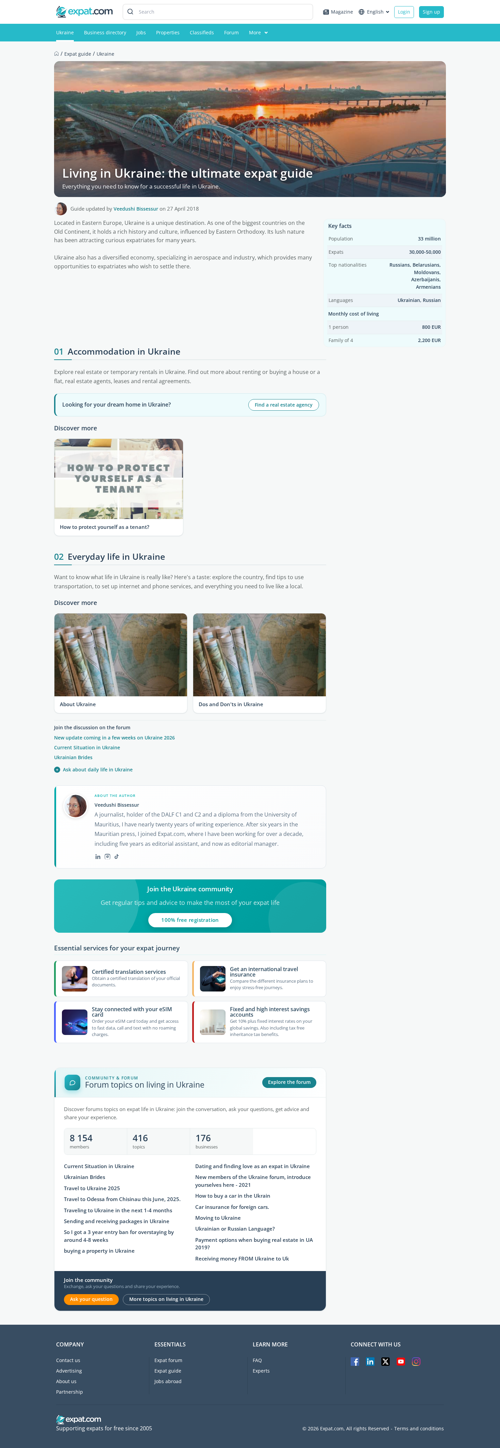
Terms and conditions (419, 1428)
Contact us (68, 1360)
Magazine (342, 11)
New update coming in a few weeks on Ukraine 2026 (114, 737)
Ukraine (65, 32)
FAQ (257, 1360)
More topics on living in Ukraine (166, 1299)
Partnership (69, 1392)
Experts (261, 1370)
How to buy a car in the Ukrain (232, 1196)
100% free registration (190, 919)
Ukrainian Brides (73, 757)
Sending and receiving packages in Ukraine (116, 1221)
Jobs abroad (168, 1381)
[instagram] (107, 856)
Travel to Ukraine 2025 (92, 1188)
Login (404, 11)
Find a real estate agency (284, 404)
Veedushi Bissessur (136, 208)
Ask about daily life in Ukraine (94, 769)
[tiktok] (116, 856)
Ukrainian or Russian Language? (235, 1229)
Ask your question (91, 1299)
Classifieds (202, 32)
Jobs (141, 32)
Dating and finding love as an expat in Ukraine (252, 1166)
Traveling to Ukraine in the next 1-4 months (118, 1210)
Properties (168, 32)
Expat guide (167, 1370)
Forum (231, 32)
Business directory (105, 32)
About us (66, 1381)
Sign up (431, 11)
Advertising (69, 1370)
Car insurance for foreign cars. (232, 1207)
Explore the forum (289, 1082)
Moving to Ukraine (218, 1218)
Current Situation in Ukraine (87, 747)
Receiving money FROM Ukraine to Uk (242, 1258)
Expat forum (168, 1360)
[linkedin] (98, 856)
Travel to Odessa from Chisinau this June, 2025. (122, 1199)
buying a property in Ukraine (99, 1251)
